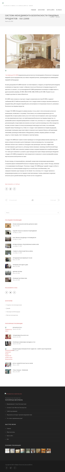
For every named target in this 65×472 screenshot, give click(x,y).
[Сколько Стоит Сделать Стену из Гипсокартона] (48, 451)
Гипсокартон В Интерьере (13, 311)
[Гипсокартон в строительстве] (17, 3)
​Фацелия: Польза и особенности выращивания (25, 231)
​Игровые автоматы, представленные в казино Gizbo (26, 244)
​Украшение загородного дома (20, 264)
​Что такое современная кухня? (15, 418)
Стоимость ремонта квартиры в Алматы (23, 251)
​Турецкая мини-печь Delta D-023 (20, 335)
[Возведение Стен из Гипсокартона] (12, 451)
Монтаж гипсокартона (12, 315)
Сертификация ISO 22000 (11, 75)
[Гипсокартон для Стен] (38, 451)
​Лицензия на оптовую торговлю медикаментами (19, 415)
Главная (33, 10)
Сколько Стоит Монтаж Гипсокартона (16, 407)
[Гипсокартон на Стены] (23, 451)
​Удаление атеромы (17, 271)
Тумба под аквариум (12, 411)
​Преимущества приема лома (20, 278)
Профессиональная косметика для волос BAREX (25, 224)
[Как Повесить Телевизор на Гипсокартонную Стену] (7, 451)
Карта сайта (50, 10)
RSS (8, 439)
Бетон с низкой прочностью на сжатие (23, 363)
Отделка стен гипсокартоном (14, 305)
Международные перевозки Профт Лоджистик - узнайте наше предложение (32, 349)
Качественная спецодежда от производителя (24, 237)
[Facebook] (6, 189)
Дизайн (58, 17)
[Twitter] (10, 189)
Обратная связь (11, 432)
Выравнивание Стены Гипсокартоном (16, 404)
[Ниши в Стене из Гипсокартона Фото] (43, 451)
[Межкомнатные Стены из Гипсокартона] (33, 451)
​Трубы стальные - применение (20, 370)
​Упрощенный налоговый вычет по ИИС (22, 258)
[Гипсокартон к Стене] (28, 451)
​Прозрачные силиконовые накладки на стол (24, 342)
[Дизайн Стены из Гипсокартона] (17, 451)
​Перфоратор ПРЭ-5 (17, 327)
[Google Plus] (14, 189)
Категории (41, 10)
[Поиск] (58, 212)
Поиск (60, 10)
